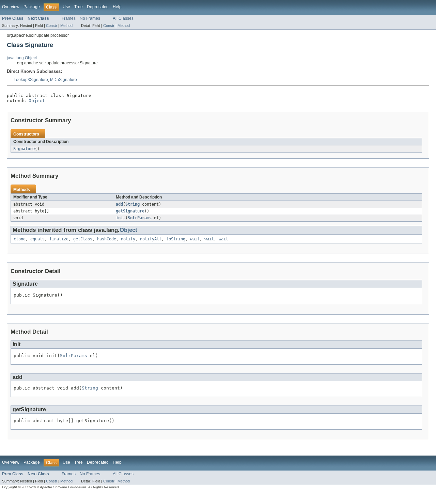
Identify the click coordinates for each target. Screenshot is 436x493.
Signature (24, 148)
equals (37, 239)
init (120, 218)
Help (117, 6)
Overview (10, 6)
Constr (51, 25)
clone (20, 239)
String (132, 204)
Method (66, 25)
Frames (69, 18)
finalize (58, 239)
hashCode (106, 239)
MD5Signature (63, 79)
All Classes (123, 18)
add (119, 204)
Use (66, 6)
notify (128, 239)
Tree (78, 6)
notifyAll (150, 239)
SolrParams (140, 218)
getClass (82, 239)
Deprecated (98, 6)
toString (175, 239)
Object (37, 100)
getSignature (130, 211)
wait (195, 239)
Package (32, 6)
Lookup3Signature (31, 79)
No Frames (90, 18)
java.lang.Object (22, 57)
